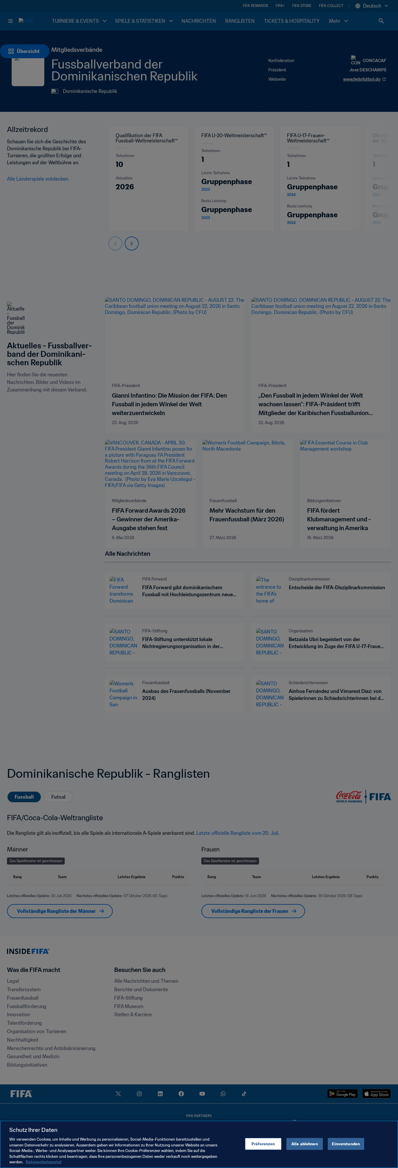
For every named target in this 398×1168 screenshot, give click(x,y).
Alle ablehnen (304, 1143)
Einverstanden (346, 1143)
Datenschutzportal (43, 1162)
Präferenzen (263, 1143)
